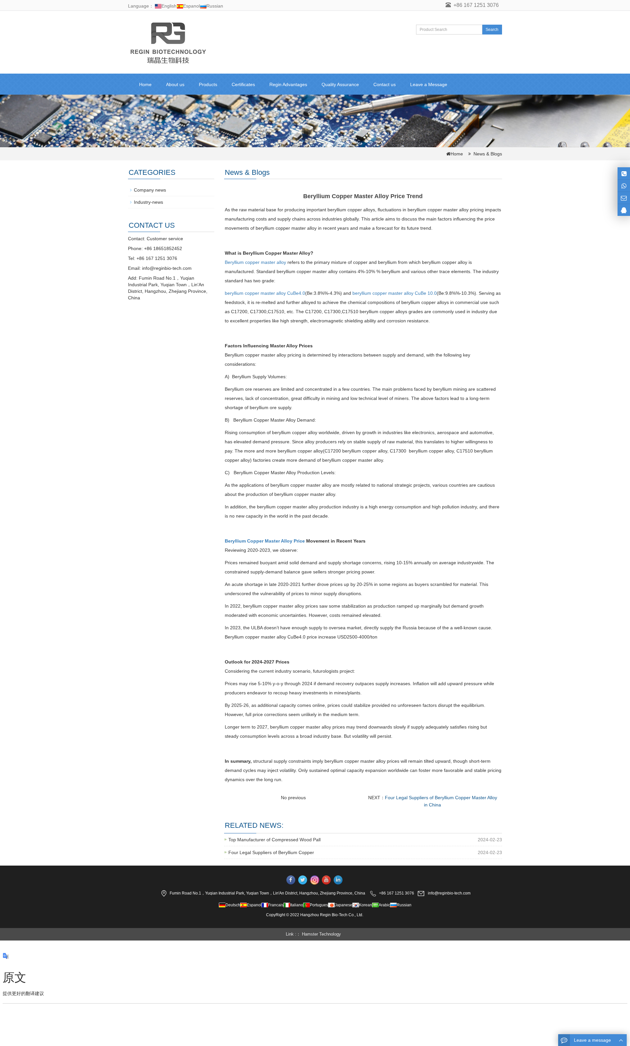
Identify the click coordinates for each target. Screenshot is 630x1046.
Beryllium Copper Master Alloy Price (265, 541)
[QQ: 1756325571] (624, 210)
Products (208, 84)
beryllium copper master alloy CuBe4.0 (265, 293)
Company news (150, 190)
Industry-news (148, 202)
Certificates (243, 84)
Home (145, 84)
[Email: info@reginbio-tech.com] (624, 198)
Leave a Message (428, 84)
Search (492, 29)
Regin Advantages (288, 84)
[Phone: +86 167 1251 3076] (624, 173)
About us (175, 84)
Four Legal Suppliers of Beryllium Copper (271, 852)
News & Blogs (487, 153)
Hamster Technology (321, 934)
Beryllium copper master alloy (255, 262)
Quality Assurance (340, 84)
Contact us (384, 84)
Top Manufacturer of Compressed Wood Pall (274, 839)
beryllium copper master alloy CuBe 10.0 (394, 293)
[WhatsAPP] (624, 186)
